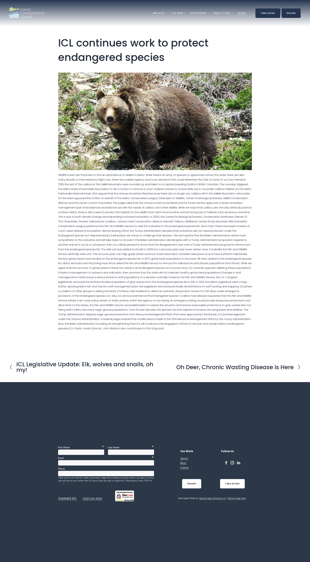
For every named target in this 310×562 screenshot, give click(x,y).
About (184, 458)
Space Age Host (237, 498)
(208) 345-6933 (92, 499)
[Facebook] (226, 463)
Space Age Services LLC (212, 498)
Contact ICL (67, 498)
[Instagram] (232, 463)
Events (184, 468)
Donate (291, 13)
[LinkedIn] (238, 463)
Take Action (268, 13)
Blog (183, 463)
